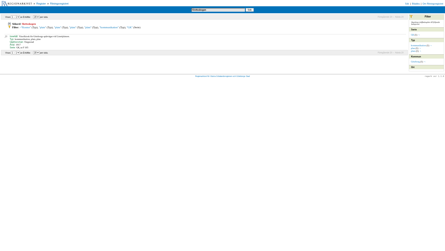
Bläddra (416, 3)
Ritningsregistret (59, 3)
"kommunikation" (109, 27)
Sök (407, 3)
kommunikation (418, 45)
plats (413, 51)
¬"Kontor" (25, 27)
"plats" (42, 27)
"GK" (130, 27)
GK (412, 34)
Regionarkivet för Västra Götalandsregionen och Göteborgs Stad (222, 76)
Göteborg (415, 61)
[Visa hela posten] (6, 37)
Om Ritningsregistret (433, 3)
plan (413, 48)
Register (41, 3)
